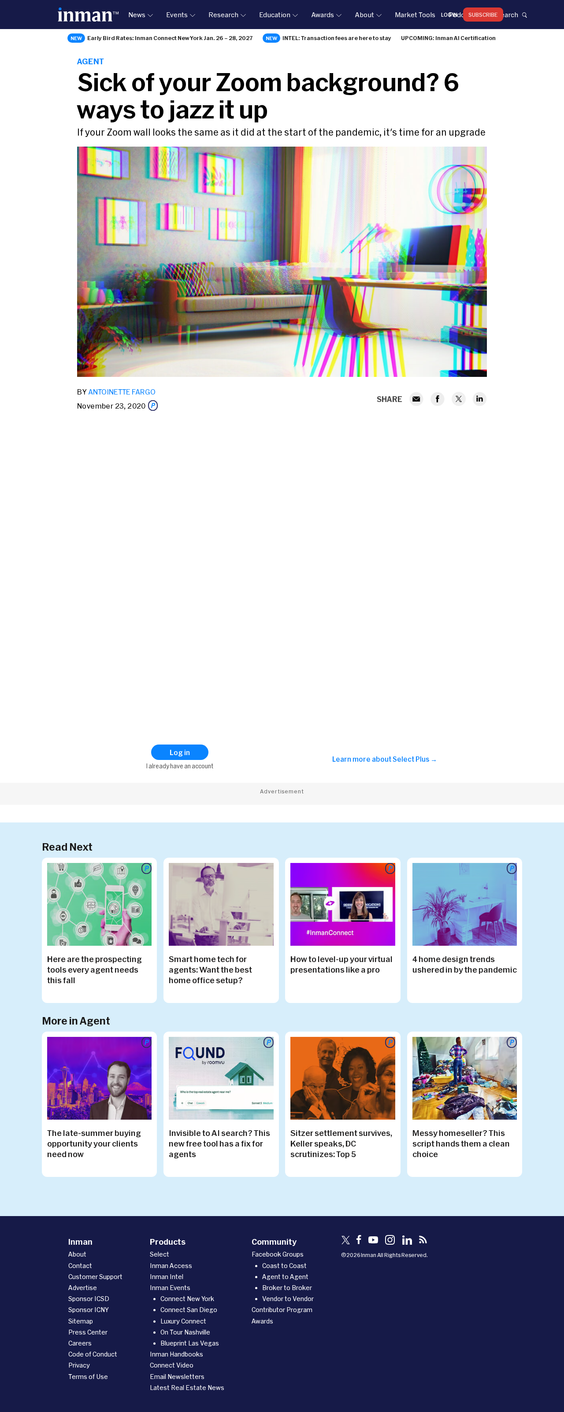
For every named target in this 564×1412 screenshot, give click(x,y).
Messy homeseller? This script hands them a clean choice (461, 1143)
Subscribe (483, 14)
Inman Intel (166, 1276)
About (364, 14)
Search (507, 14)
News (136, 14)
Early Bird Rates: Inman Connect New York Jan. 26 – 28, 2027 (170, 37)
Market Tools (415, 14)
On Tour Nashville (185, 1332)
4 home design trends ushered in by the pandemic (464, 964)
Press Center (88, 1332)
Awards (322, 14)
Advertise (82, 1287)
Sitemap (80, 1321)
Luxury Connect (183, 1321)
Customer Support (95, 1276)
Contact (80, 1265)
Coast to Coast (284, 1265)
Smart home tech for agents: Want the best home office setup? (210, 969)
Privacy (79, 1365)
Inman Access (171, 1265)
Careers (80, 1343)
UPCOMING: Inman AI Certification (448, 37)
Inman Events (170, 1287)
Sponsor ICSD (88, 1298)
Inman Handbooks (176, 1354)
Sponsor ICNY (88, 1309)
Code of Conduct (92, 1354)
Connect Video (171, 1365)
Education (274, 14)
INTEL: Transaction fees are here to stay (336, 37)
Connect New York (187, 1298)
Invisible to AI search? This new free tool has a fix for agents (219, 1143)
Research (223, 14)
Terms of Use (88, 1376)
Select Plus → (415, 759)
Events (177, 14)
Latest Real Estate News (187, 1387)
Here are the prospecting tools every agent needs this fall (94, 969)
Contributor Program (282, 1309)
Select (159, 1254)
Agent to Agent (285, 1276)
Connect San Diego (188, 1309)
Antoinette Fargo (122, 391)
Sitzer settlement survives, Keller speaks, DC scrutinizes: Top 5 (341, 1143)
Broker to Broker (287, 1287)
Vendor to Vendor (288, 1298)
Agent (90, 61)
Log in (449, 14)
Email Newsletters (177, 1376)
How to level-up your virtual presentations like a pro (341, 964)
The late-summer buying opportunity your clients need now (94, 1143)
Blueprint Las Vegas (189, 1343)
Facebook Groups (278, 1254)
